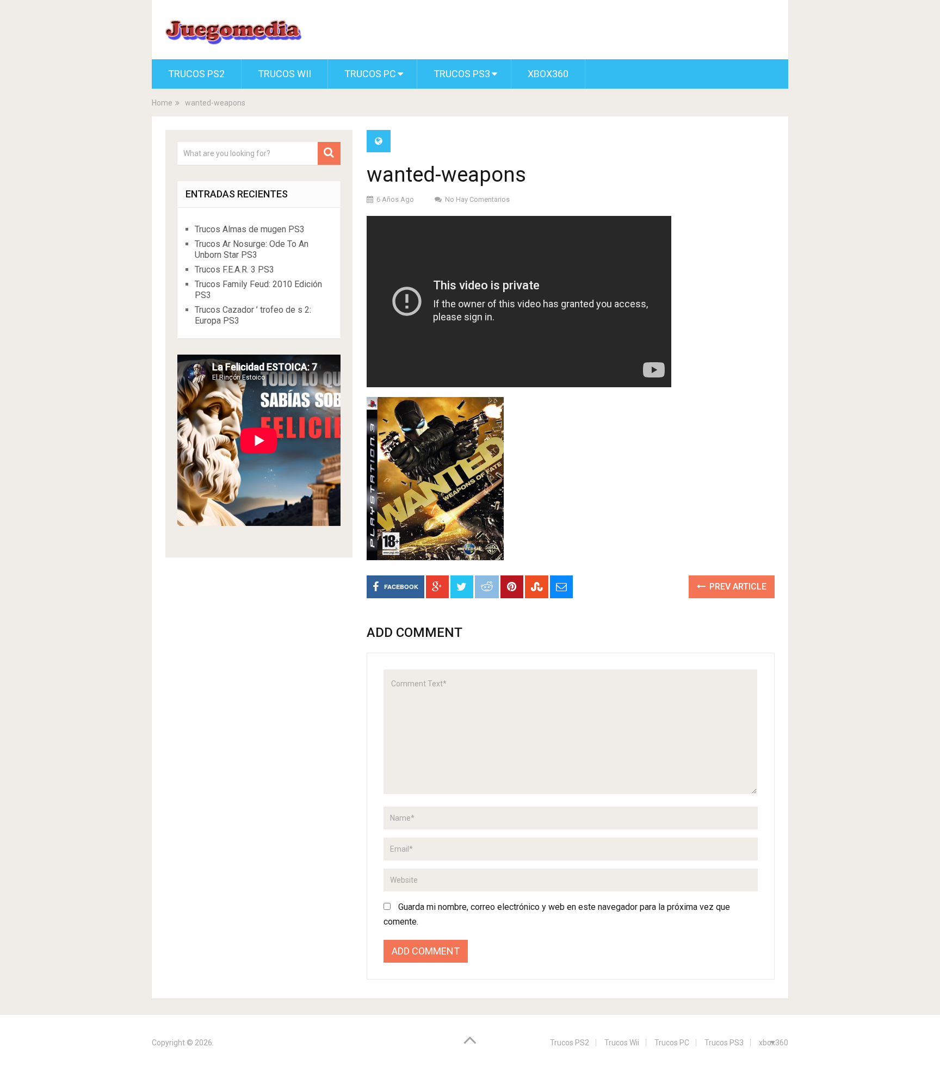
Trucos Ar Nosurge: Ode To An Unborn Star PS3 (251, 249)
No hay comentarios (477, 199)
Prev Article (736, 586)
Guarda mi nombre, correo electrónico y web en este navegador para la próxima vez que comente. (557, 914)
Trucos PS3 (462, 73)
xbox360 (548, 73)
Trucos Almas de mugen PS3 (250, 229)
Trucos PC (370, 73)
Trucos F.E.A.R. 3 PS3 (234, 269)
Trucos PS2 (196, 73)
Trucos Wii (284, 73)
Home (162, 102)
